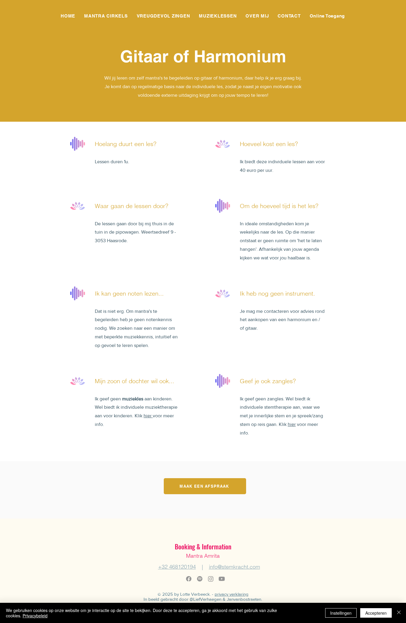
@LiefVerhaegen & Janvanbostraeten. (226, 599)
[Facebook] (188, 578)
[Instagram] (210, 578)
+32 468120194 (177, 566)
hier (148, 415)
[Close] (398, 613)
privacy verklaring (231, 594)
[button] (106, 15)
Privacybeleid (35, 616)
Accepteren (376, 613)
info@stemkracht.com (234, 566)
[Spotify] (199, 578)
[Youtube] (221, 578)
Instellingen (341, 613)
